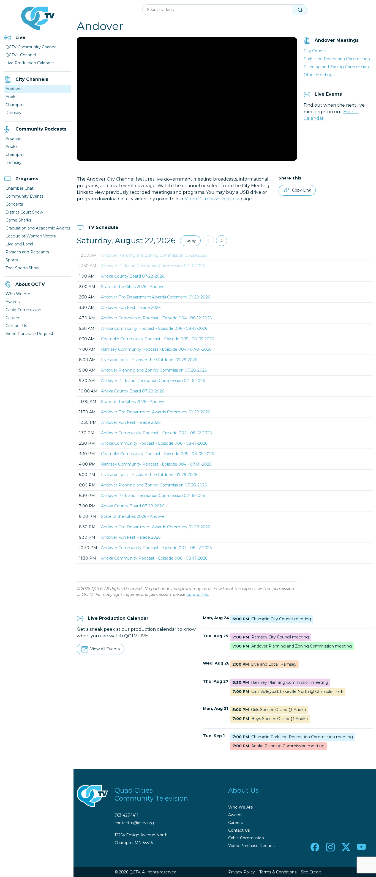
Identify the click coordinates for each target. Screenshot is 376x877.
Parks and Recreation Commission (337, 58)
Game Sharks (18, 220)
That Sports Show (22, 267)
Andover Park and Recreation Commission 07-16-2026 (153, 265)
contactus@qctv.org (134, 822)
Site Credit (311, 872)
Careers (13, 317)
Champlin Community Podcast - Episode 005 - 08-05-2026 (157, 338)
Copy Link (301, 190)
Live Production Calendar (30, 62)
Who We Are (18, 293)
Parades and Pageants (27, 252)
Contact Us (16, 325)
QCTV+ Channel (21, 54)
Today (190, 240)
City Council (315, 50)
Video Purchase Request (29, 333)
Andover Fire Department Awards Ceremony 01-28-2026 (155, 297)
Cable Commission (23, 309)
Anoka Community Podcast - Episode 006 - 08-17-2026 (154, 328)
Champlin (15, 104)
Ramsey (13, 112)
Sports (12, 260)
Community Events (24, 196)
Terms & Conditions (277, 872)
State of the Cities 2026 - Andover (133, 286)
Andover (14, 88)
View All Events (105, 648)
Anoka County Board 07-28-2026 (132, 276)
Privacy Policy (241, 872)
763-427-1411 (126, 815)
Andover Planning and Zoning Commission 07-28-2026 (154, 255)
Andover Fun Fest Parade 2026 (130, 307)
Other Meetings (319, 74)
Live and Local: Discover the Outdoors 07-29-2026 (149, 359)
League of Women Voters (31, 236)
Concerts (14, 204)
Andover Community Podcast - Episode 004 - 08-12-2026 (156, 318)
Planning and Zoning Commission (336, 66)
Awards (13, 301)
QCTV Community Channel (32, 47)
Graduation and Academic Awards (38, 228)
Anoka (12, 96)
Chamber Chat (20, 188)
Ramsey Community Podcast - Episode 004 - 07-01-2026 (156, 349)
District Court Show (24, 212)
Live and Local (19, 244)
